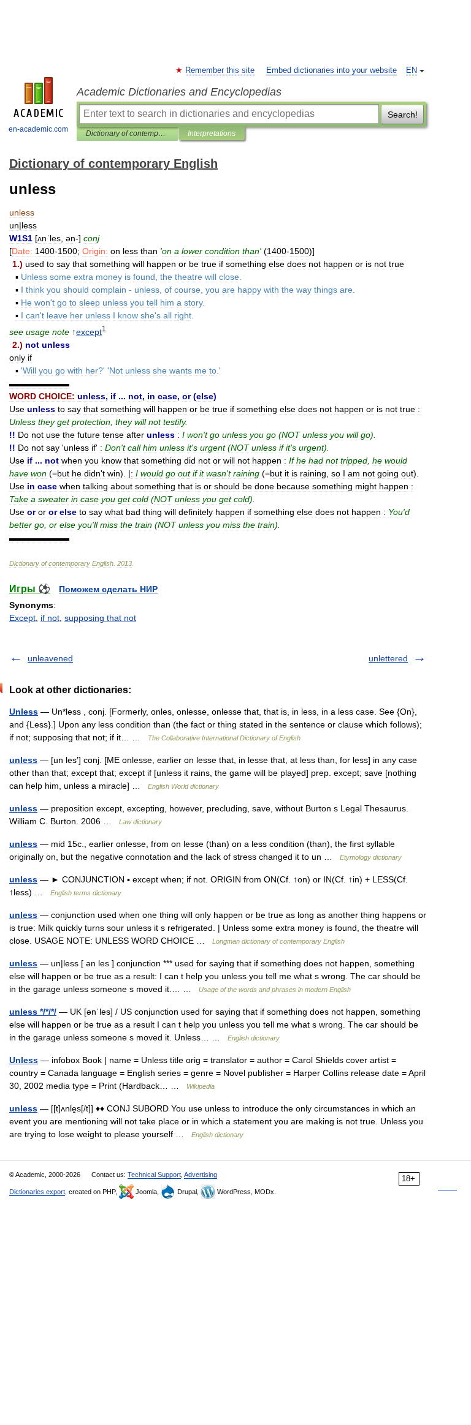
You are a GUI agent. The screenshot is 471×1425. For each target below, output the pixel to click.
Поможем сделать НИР (108, 589)
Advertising (200, 1174)
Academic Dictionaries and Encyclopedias (179, 92)
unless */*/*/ (32, 1012)
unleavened (50, 658)
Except (22, 618)
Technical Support (154, 1174)
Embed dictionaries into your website (331, 70)
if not (49, 618)
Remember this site (220, 70)
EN (411, 70)
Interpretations (212, 133)
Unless (23, 711)
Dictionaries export (37, 1191)
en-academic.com (38, 129)
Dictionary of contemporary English (127, 133)
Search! (403, 114)
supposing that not (100, 618)
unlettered (388, 658)
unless (23, 760)
